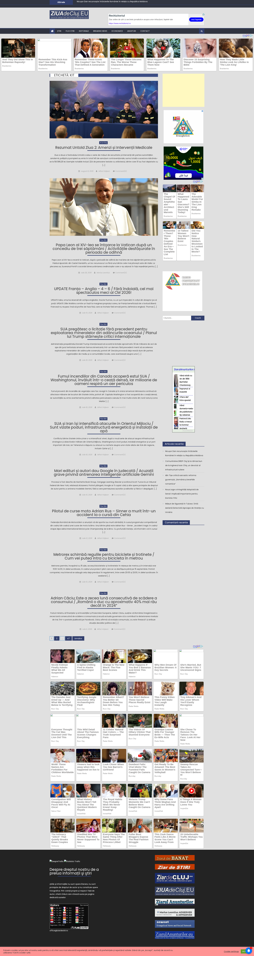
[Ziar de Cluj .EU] (175, 878)
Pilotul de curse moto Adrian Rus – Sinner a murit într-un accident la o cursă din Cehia (104, 513)
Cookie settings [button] (231, 951)
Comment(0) (121, 171)
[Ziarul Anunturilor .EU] (175, 934)
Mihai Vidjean (104, 171)
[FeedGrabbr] (183, 430)
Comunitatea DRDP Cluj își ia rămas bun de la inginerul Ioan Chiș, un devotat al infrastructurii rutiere (183, 465)
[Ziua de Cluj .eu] (175, 891)
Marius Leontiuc (103, 272)
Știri (59, 31)
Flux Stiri (70, 31)
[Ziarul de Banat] (175, 857)
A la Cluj (103, 143)
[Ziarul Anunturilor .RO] (175, 902)
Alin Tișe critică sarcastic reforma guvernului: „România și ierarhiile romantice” (113, 3)
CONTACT (145, 31)
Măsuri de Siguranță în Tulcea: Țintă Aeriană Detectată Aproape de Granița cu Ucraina (184, 508)
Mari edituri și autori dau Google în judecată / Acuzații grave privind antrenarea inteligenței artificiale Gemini (104, 473)
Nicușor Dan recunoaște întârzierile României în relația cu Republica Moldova (184, 453)
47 (68, 638)
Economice (117, 31)
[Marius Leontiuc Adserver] (175, 912)
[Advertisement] (183, 90)
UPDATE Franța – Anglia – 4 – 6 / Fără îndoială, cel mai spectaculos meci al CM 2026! (103, 291)
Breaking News (100, 31)
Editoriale (84, 31)
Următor (78, 638)
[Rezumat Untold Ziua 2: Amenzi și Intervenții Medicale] (104, 109)
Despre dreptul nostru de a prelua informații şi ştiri (74, 872)
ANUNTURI (131, 31)
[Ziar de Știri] (175, 866)
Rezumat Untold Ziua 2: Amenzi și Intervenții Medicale (103, 148)
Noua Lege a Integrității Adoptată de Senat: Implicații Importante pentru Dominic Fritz (182, 493)
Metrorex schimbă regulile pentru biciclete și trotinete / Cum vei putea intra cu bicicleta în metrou (103, 557)
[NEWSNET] (175, 923)
